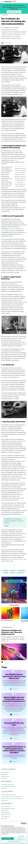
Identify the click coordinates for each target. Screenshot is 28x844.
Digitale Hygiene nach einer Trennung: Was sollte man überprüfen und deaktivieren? (14, 699)
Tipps (14, 671)
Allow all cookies (7, 838)
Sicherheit (6, 572)
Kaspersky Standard (5, 772)
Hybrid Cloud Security (5, 812)
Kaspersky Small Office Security (7, 784)
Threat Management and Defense (8, 808)
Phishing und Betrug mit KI (7, 620)
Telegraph (12, 572)
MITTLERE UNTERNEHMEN (7, 791)
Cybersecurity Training (6, 814)
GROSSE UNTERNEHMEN (6, 803)
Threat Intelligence (5, 816)
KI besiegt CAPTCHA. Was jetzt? (14, 724)
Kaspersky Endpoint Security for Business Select (11, 796)
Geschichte (5, 14)
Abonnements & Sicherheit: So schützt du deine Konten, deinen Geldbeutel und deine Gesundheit (14, 750)
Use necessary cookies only (14, 841)
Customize (19, 838)
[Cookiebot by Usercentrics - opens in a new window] (21, 823)
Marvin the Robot (7, 42)
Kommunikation (21, 570)
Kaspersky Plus (4, 774)
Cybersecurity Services (6, 806)
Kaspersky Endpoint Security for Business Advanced (11, 798)
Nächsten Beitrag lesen (7, 627)
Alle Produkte (4, 788)
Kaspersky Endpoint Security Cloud (8, 786)
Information (12, 570)
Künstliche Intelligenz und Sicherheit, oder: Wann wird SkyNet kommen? (11, 632)
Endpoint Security (5, 810)
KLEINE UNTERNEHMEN (6, 781)
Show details (21, 836)
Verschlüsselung (20, 572)
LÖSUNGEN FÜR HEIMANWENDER (8, 769)
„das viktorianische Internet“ (15, 559)
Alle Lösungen (4, 778)
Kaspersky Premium (5, 776)
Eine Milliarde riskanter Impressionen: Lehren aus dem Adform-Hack (14, 676)
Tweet (6, 526)
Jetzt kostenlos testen (14, 12)
